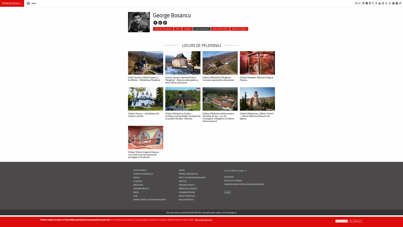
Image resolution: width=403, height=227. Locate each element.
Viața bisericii (140, 170)
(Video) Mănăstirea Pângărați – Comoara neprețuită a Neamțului (218, 78)
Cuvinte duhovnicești (143, 174)
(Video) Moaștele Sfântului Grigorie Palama (256, 78)
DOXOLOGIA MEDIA (192, 212)
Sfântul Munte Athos (220, 29)
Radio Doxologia (186, 200)
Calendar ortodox (187, 192)
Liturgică (137, 181)
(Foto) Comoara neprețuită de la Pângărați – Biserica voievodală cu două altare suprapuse (181, 80)
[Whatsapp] (160, 23)
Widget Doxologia (187, 196)
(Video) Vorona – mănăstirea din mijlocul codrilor (143, 114)
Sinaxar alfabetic (187, 185)
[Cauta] (372, 3)
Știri (135, 196)
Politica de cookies (233, 181)
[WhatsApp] (389, 3)
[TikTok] (386, 3)
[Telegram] (396, 3)
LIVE (358, 3)
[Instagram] (382, 3)
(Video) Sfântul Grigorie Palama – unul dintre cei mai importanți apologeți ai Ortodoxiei (144, 154)
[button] (31, 3)
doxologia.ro (231, 212)
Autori (182, 170)
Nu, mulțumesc (355, 221)
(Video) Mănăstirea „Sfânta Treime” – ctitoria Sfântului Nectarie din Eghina (257, 116)
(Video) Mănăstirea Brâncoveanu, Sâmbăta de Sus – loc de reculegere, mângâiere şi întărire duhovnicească (219, 117)
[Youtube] (379, 3)
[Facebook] (376, 3)
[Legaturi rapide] (400, 3)
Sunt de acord (341, 221)
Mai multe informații (203, 219)
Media (136, 192)
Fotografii (187, 29)
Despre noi (229, 177)
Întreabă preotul (141, 189)
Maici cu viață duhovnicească (192, 178)
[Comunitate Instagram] (393, 3)
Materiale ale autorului (163, 29)
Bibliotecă (138, 185)
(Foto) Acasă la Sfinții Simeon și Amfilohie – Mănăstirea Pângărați (144, 78)
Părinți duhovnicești (188, 174)
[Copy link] (165, 23)
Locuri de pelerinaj (202, 29)
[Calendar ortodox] (363, 3)
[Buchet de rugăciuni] (370, 3)
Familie (136, 178)
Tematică (183, 181)
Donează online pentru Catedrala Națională (244, 184)
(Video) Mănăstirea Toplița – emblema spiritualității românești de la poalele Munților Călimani (182, 116)
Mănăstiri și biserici (239, 29)
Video (178, 29)
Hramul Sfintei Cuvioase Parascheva (149, 200)
